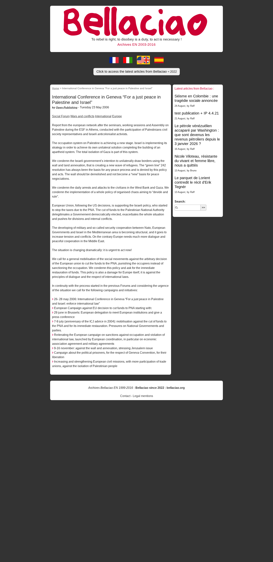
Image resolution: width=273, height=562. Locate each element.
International (103, 116)
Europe (117, 116)
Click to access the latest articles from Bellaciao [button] (136, 71)
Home (55, 88)
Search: (180, 201)
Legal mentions (143, 396)
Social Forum (61, 116)
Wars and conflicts (82, 116)
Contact (125, 396)
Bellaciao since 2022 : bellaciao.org (160, 387)
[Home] (136, 21)
